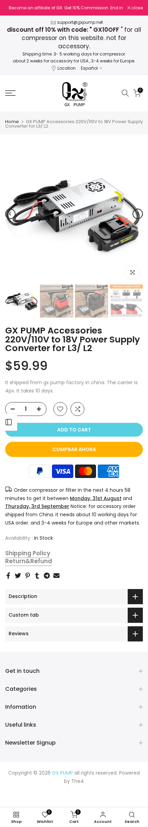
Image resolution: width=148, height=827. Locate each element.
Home (12, 121)
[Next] (138, 214)
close (136, 8)
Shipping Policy (27, 553)
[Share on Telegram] (47, 575)
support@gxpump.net (80, 22)
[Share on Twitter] (18, 575)
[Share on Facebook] (8, 575)
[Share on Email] (56, 575)
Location (66, 68)
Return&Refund (28, 561)
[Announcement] (66, 11)
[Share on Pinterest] (27, 575)
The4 (77, 781)
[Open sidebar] (8, 422)
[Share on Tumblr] (37, 575)
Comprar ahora (74, 449)
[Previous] (10, 214)
